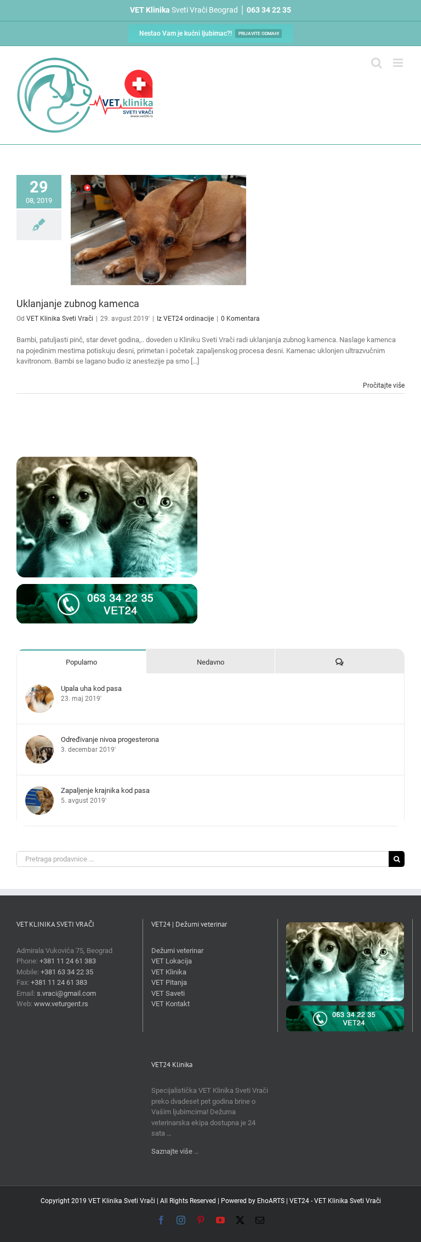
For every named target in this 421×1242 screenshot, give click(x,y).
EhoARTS (271, 1201)
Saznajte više (171, 1151)
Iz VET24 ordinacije (185, 318)
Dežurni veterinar (177, 950)
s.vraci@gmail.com (66, 993)
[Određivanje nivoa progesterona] (39, 740)
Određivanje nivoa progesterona (110, 739)
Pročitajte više (384, 385)
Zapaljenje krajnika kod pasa (105, 790)
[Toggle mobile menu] (399, 63)
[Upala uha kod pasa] (39, 689)
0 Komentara (240, 318)
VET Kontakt (170, 1004)
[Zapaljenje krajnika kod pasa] (39, 791)
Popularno (81, 662)
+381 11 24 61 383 (67, 961)
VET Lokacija (171, 961)
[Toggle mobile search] (376, 63)
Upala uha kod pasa (91, 688)
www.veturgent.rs (61, 1004)
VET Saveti (168, 993)
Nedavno (210, 662)
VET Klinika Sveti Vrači (59, 318)
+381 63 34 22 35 (67, 972)
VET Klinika (168, 972)
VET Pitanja (169, 982)
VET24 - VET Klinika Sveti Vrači (335, 1201)
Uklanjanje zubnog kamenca (77, 303)
